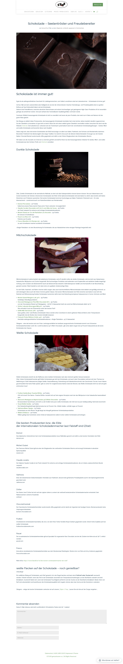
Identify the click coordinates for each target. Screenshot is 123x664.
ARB (59, 653)
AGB (55, 653)
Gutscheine (48, 11)
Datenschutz (49, 653)
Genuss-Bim (39, 11)
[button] (109, 660)
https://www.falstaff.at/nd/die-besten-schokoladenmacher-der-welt (45, 560)
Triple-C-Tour (64, 589)
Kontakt (88, 11)
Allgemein (60, 28)
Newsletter (97, 4)
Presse (76, 653)
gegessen (71, 28)
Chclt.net (25, 126)
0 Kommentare (79, 28)
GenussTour (45, 28)
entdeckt (65, 28)
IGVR (63, 653)
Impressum (69, 653)
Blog (80, 11)
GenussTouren (29, 11)
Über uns (74, 11)
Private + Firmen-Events (61, 11)
